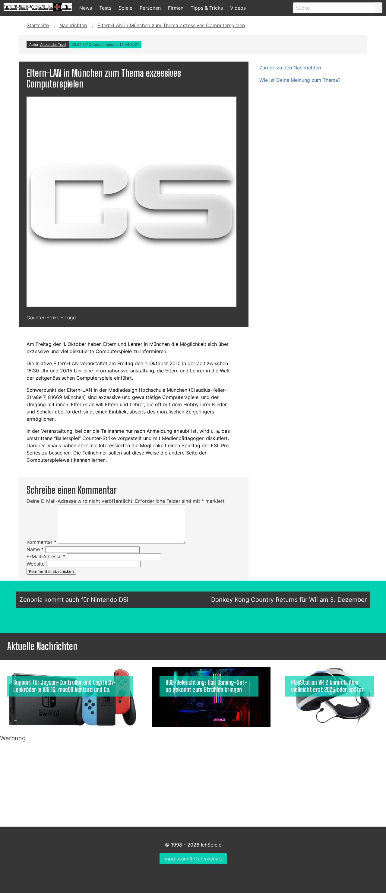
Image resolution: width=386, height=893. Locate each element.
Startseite (38, 25)
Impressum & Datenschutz (193, 859)
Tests (105, 8)
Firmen (175, 8)
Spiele (125, 8)
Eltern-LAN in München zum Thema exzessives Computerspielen (171, 25)
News (85, 8)
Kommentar (41, 542)
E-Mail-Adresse (46, 556)
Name (35, 549)
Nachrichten (73, 25)
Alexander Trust (53, 44)
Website (36, 564)
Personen (150, 8)
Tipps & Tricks (207, 8)
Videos (238, 8)
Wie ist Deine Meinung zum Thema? (299, 80)
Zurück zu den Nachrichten (290, 68)
